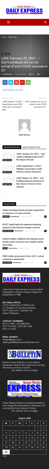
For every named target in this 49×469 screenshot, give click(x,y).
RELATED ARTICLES (12, 147)
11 (13, 437)
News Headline (8, 231)
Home (3, 37)
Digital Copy (12, 37)
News (5, 248)
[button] (45, 22)
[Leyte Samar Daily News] (24, 9)
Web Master (8, 74)
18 (13, 442)
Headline (6, 216)
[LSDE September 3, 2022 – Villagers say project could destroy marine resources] (9, 169)
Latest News (7, 262)
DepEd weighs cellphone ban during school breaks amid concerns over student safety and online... (23, 242)
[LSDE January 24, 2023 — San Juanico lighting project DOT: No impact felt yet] (9, 156)
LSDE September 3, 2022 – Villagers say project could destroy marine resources (29, 169)
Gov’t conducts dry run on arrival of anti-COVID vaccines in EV (35, 104)
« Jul (4, 455)
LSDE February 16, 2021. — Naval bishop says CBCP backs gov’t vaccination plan (13, 106)
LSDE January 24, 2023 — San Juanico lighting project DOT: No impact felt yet (30, 157)
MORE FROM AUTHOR (31, 147)
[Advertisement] (24, 30)
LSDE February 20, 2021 (13, 90)
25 (13, 447)
